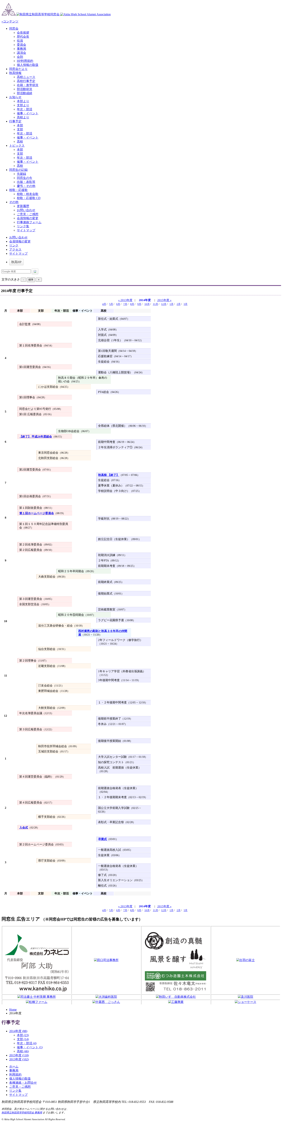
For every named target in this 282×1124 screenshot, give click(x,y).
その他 (13, 202)
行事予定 (15, 121)
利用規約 (15, 1074)
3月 (185, 304)
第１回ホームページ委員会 (36, 513)
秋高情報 (15, 73)
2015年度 (19, 1055)
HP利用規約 (25, 60)
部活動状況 (24, 89)
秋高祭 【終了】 (108, 474)
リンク (13, 245)
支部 (20, 129)
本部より (23, 101)
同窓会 (13, 28)
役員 (20, 40)
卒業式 (102, 839)
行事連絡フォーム (29, 222)
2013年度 (19, 1059)
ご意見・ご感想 (27, 214)
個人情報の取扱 (27, 64)
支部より (23, 105)
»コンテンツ (10, 21)
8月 (132, 304)
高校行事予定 (26, 81)
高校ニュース (26, 77)
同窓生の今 (24, 177)
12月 (163, 304)
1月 (171, 304)
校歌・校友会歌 (27, 194)
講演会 (21, 52)
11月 (155, 304)
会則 (20, 56)
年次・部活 (24, 109)
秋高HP (16, 262)
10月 (147, 304)
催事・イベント (27, 113)
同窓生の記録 (18, 169)
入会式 (23, 827)
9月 (139, 304)
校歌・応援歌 (18, 190)
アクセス (15, 249)
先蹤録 (21, 173)
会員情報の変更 (27, 218)
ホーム (13, 1066)
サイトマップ (26, 230)
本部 (20, 125)
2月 (179, 304)
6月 (118, 304)
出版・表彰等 (26, 181)
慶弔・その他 (26, 186)
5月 (111, 304)
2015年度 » (164, 300)
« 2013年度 (125, 300)
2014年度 (145, 300)
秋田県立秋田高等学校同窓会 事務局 (22, 1112)
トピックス (17, 145)
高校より (23, 117)
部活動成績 (24, 93)
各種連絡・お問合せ (23, 1082)
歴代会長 (23, 36)
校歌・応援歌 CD (28, 198)
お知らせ (15, 97)
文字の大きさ (11, 279)
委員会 (21, 44)
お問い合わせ (26, 210)
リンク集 (23, 226)
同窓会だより (18, 69)
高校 (20, 141)
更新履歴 (23, 206)
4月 (104, 304)
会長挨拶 (23, 32)
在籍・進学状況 (27, 85)
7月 (125, 304)
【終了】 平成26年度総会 (35, 436)
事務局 (21, 48)
